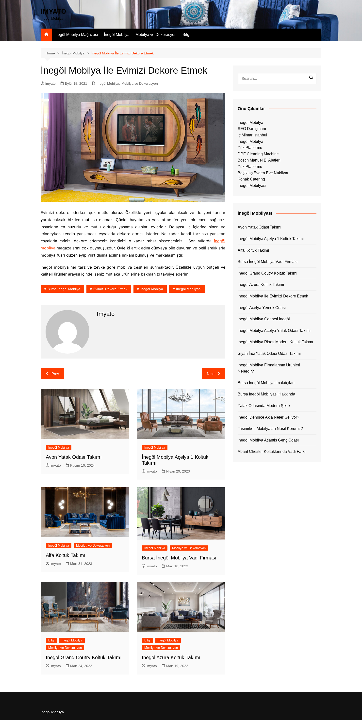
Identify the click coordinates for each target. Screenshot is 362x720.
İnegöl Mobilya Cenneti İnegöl (264, 319)
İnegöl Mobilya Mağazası (76, 35)
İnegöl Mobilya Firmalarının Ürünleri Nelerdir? (269, 368)
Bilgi (186, 35)
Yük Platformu (250, 148)
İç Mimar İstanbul (252, 135)
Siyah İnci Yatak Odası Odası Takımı (269, 353)
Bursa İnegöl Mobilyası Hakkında (266, 394)
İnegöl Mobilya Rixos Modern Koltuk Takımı (275, 342)
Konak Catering (251, 179)
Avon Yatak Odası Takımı (74, 457)
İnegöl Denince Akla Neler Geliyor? (268, 417)
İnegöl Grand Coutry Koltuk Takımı (84, 657)
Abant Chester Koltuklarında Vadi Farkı (272, 451)
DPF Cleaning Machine (258, 154)
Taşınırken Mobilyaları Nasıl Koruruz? (270, 428)
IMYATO (53, 11)
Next (210, 374)
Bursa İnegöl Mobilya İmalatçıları (266, 383)
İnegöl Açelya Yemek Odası (262, 308)
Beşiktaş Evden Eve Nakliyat (263, 173)
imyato (50, 83)
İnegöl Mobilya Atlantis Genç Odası (268, 440)
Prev (55, 374)
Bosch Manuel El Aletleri (259, 160)
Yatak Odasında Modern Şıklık (264, 406)
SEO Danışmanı (252, 129)
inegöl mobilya (151, 289)
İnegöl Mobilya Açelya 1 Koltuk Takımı (271, 239)
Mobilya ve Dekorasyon (156, 35)
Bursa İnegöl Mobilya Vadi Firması (179, 557)
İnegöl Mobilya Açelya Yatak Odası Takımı (274, 330)
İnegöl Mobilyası (252, 185)
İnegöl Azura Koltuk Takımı (171, 657)
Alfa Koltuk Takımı (65, 555)
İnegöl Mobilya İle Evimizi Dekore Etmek (273, 296)
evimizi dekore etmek (110, 289)
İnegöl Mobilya (117, 35)
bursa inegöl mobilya (64, 289)
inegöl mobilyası (188, 289)
